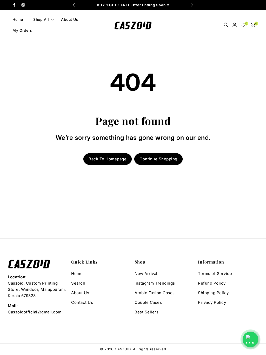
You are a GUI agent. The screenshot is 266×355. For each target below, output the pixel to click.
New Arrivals (147, 273)
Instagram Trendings (155, 283)
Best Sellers (146, 312)
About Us (80, 292)
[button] (42, 19)
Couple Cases (148, 302)
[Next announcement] (192, 5)
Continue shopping (158, 158)
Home (77, 273)
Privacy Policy (212, 302)
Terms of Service (215, 273)
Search (78, 283)
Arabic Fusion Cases (155, 292)
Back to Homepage (108, 158)
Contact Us (82, 302)
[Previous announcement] (74, 5)
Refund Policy (212, 283)
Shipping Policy (213, 292)
